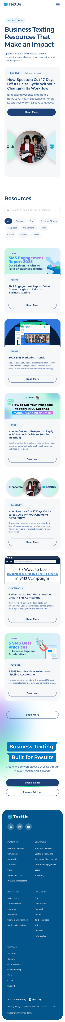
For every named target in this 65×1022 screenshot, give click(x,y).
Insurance (11, 909)
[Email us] (10, 826)
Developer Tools (15, 875)
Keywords (11, 864)
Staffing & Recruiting (44, 854)
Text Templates (42, 920)
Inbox (9, 870)
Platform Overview (15, 848)
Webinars (39, 930)
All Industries (13, 898)
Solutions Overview (44, 848)
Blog (37, 898)
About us (11, 953)
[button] (58, 4)
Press (9, 975)
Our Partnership (14, 969)
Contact (11, 980)
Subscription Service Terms (19, 1013)
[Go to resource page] (32, 280)
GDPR (44, 1006)
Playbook (39, 909)
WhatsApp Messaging (17, 881)
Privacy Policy (13, 1006)
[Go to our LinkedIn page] (19, 826)
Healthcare (12, 914)
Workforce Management (46, 859)
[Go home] (12, 4)
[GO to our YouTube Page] (28, 826)
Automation (12, 859)
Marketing (39, 875)
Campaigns (12, 854)
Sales (37, 870)
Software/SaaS (14, 903)
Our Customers (14, 964)
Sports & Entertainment (17, 920)
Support (11, 986)
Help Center (40, 936)
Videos (38, 925)
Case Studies (41, 903)
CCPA (53, 1006)
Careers (11, 959)
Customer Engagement (45, 864)
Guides (38, 914)
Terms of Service (31, 1006)
